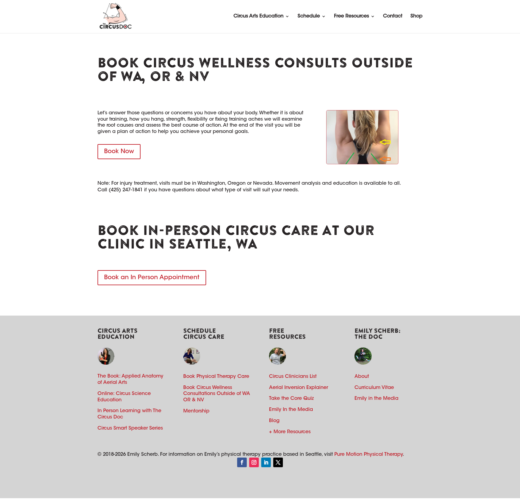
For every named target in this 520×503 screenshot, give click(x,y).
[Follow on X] (278, 462)
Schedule (309, 16)
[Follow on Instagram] (254, 462)
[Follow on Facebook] (242, 462)
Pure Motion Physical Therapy (368, 454)
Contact (392, 16)
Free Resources (351, 16)
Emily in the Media (376, 398)
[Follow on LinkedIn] (266, 462)
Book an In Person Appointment (152, 278)
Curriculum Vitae (374, 387)
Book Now (119, 152)
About (361, 376)
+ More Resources (290, 432)
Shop (416, 16)
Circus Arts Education (258, 16)
